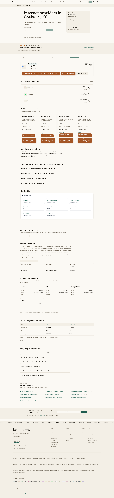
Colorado (83, 458)
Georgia (48, 458)
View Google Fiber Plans (29, 73)
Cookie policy (91, 442)
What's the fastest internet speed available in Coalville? (38, 173)
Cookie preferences (92, 440)
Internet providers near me (19, 470)
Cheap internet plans (30, 470)
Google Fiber (72, 324)
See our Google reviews (88, 47)
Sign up (84, 412)
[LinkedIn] (23, 446)
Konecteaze (15, 1)
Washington (71, 458)
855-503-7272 (16, 442)
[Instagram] (20, 446)
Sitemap (67, 440)
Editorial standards (70, 436)
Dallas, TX (30, 464)
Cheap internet (54, 444)
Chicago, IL (58, 464)
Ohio (44, 458)
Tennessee (77, 458)
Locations (41, 1)
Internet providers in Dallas (19, 472)
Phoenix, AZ (64, 464)
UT (23, 5)
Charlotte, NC (95, 464)
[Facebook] (14, 446)
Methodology (68, 434)
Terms (89, 436)
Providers (34, 1)
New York (29, 458)
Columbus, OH (88, 464)
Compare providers (55, 431)
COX (47, 324)
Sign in (99, 1)
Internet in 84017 (25, 236)
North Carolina (54, 458)
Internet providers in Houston (56, 470)
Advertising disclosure (93, 434)
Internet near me (54, 442)
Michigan (61, 458)
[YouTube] (26, 446)
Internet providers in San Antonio (71, 470)
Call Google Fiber (69, 73)
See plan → (24, 133)
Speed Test (54, 1)
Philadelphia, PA (71, 464)
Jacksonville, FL (80, 464)
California (15, 458)
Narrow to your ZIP (27, 27)
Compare (47, 1)
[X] (17, 446)
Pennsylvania (35, 458)
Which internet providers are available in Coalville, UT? (38, 168)
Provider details (82, 73)
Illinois (40, 458)
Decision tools (54, 436)
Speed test (53, 434)
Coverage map (54, 438)
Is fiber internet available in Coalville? (33, 183)
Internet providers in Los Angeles (87, 470)
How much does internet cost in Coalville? (34, 178)
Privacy (89, 431)
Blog (64, 1)
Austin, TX (36, 464)
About (67, 431)
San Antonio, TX (23, 464)
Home (19, 5)
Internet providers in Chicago (42, 470)
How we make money (74, 57)
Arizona (65, 458)
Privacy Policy (42, 415)
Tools (60, 1)
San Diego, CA (51, 464)
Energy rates (53, 446)
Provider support (69, 438)
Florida (23, 458)
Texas (19, 458)
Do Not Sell (90, 438)
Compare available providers (64, 135)
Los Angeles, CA (43, 464)
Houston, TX (15, 464)
